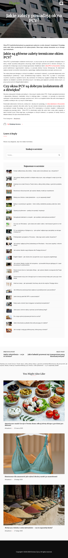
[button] (61, 3)
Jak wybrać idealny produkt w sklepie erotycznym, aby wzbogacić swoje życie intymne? (37, 178)
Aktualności (17, 118)
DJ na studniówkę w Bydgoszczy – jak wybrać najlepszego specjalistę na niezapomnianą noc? (37, 231)
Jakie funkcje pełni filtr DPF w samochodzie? (26, 296)
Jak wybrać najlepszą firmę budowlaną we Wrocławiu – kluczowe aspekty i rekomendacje (38, 244)
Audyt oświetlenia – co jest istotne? (13, 355)
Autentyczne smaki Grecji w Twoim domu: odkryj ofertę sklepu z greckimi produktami (37, 184)
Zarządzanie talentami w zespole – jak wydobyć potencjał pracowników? (34, 217)
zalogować (13, 141)
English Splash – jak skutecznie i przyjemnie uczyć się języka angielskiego (35, 257)
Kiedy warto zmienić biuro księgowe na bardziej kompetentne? (31, 303)
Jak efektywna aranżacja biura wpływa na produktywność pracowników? (35, 290)
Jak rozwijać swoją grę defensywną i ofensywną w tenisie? (30, 329)
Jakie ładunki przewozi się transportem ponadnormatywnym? (46, 355)
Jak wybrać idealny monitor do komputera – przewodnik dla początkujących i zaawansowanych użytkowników (37, 264)
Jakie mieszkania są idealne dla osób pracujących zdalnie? (31, 323)
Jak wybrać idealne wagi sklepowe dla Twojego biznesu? (30, 250)
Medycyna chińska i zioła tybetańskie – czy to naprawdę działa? (32, 197)
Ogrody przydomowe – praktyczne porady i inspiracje (29, 210)
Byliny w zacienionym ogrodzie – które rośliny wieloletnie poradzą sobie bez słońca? (37, 204)
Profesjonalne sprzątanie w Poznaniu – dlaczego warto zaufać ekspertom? (35, 237)
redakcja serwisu (39, 24)
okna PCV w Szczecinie (52, 66)
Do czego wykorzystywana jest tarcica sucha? (27, 316)
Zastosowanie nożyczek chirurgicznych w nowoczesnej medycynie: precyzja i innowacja (38, 277)
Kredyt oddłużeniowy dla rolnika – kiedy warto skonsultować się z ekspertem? (36, 171)
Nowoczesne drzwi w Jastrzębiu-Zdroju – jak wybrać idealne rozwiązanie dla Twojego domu (38, 270)
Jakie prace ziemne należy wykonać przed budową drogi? (30, 309)
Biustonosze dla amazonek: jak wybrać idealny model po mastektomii (34, 190)
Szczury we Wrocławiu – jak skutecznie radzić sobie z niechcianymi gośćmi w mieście (37, 224)
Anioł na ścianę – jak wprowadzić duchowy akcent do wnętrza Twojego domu (36, 283)
